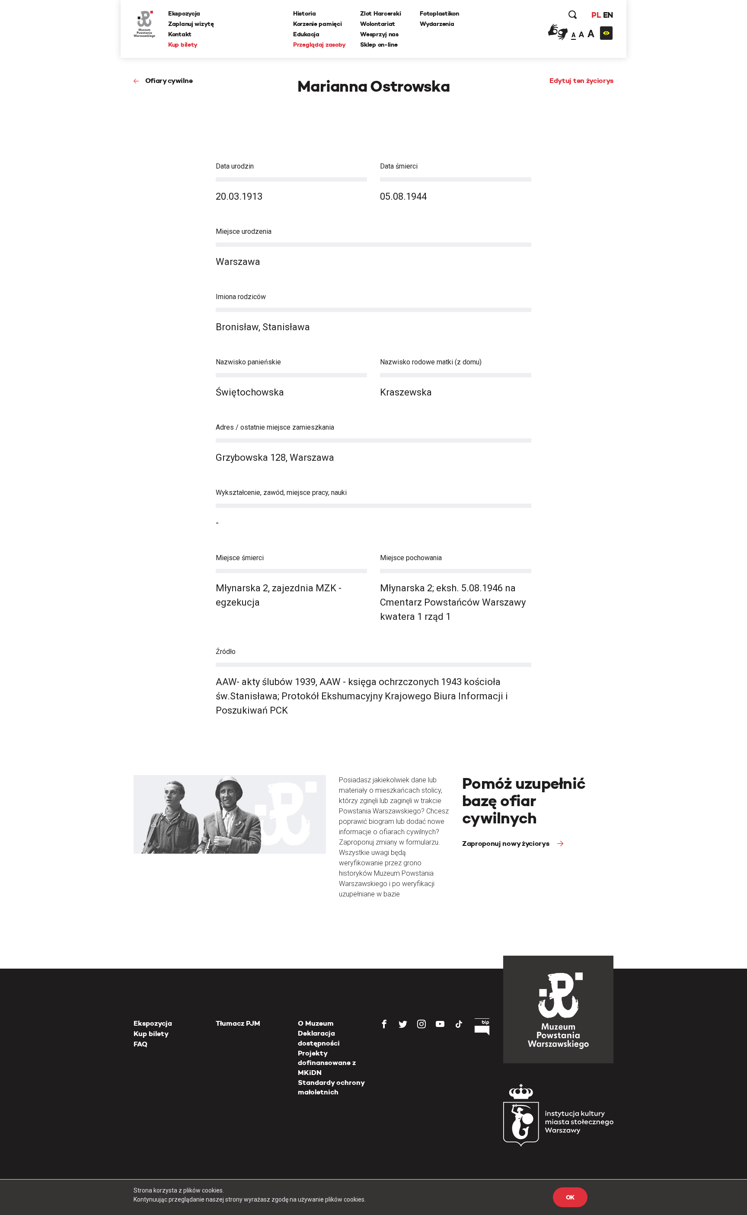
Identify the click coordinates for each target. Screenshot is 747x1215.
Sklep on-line (378, 44)
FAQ (140, 1044)
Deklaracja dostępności (319, 1038)
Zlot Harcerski (380, 13)
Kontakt (180, 34)
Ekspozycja (184, 13)
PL (596, 15)
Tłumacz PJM (238, 1023)
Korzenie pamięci (317, 24)
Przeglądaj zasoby (319, 44)
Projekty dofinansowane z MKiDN (327, 1063)
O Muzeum (316, 1023)
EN (608, 15)
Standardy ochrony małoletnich (331, 1087)
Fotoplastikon (439, 13)
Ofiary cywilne (168, 80)
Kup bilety (183, 44)
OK (570, 1197)
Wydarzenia (437, 24)
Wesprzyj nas (379, 34)
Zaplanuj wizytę (191, 24)
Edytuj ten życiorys (581, 80)
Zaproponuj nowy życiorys (506, 843)
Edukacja (306, 34)
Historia (304, 13)
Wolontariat (377, 24)
